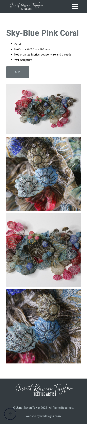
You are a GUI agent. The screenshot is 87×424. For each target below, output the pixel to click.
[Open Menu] (75, 6)
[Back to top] (10, 414)
